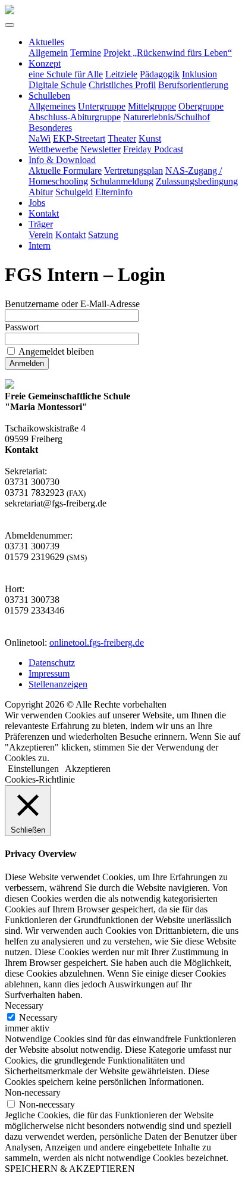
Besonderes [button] (50, 128)
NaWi (40, 138)
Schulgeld (74, 192)
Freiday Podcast (153, 149)
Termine (85, 53)
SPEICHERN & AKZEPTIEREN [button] (70, 1169)
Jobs (37, 203)
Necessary (38, 1017)
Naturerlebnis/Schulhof (166, 117)
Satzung (103, 235)
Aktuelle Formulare (65, 170)
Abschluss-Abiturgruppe (75, 117)
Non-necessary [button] (33, 1092)
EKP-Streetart (79, 138)
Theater (122, 138)
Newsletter (100, 149)
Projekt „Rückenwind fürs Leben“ (167, 53)
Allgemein (48, 53)
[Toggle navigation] (9, 25)
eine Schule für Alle (66, 74)
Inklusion (199, 74)
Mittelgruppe (152, 106)
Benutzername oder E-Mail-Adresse (72, 304)
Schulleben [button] (49, 95)
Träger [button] (41, 224)
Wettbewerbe (53, 149)
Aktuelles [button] (46, 42)
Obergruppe (201, 106)
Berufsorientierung (193, 85)
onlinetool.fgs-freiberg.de (96, 642)
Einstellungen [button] (33, 769)
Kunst (150, 138)
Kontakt (44, 213)
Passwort (22, 327)
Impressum (49, 673)
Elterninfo (114, 192)
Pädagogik (160, 74)
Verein (41, 235)
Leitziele (121, 74)
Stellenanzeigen (58, 684)
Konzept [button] (45, 63)
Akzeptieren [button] (88, 769)
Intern (40, 245)
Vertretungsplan (133, 170)
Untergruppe (101, 106)
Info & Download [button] (62, 160)
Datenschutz (52, 663)
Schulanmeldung (121, 181)
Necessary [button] (24, 1005)
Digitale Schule (57, 85)
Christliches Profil (122, 85)
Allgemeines (52, 106)
